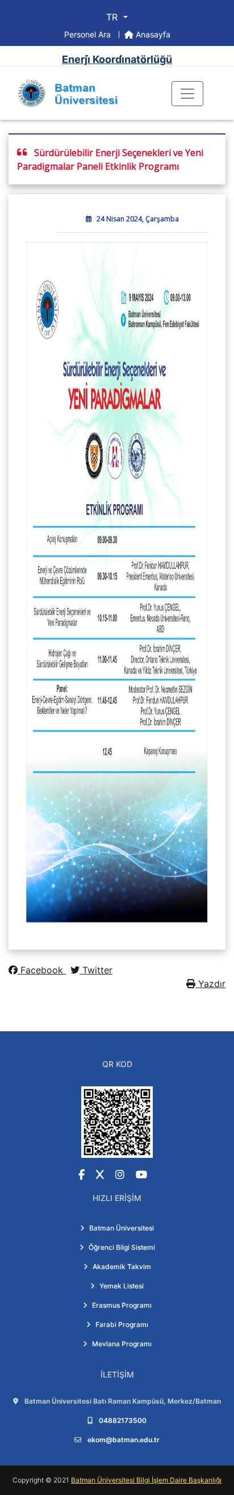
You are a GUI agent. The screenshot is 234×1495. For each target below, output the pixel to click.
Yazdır (210, 983)
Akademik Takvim (122, 1266)
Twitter (96, 970)
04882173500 (123, 1420)
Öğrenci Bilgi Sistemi (122, 1247)
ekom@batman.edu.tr (123, 1439)
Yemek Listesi (121, 1286)
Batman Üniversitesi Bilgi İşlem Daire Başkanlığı (146, 1480)
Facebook (42, 970)
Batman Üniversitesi (121, 1228)
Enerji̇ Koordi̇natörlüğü (117, 59)
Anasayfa (151, 34)
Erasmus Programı (122, 1305)
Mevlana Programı (122, 1343)
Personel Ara (88, 34)
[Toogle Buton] (187, 93)
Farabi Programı (121, 1324)
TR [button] (113, 17)
